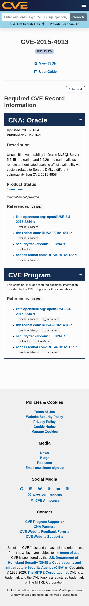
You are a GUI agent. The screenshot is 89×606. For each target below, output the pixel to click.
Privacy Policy (44, 422)
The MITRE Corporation (46, 572)
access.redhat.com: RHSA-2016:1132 (45, 255)
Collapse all (75, 89)
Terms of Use (44, 412)
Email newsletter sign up (44, 468)
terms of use (69, 552)
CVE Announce (47, 500)
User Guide (47, 71)
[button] (83, 5)
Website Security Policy (44, 417)
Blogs (44, 458)
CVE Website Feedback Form (43, 531)
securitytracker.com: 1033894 (39, 244)
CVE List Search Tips (25, 24)
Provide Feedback (63, 24)
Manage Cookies (44, 431)
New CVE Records (47, 495)
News (44, 453)
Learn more (15, 189)
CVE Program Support (43, 522)
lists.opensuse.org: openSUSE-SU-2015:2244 (43, 219)
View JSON (47, 63)
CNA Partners (44, 526)
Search (78, 17)
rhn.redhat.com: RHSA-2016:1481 (42, 233)
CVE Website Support (43, 536)
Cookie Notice (45, 426)
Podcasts (44, 463)
